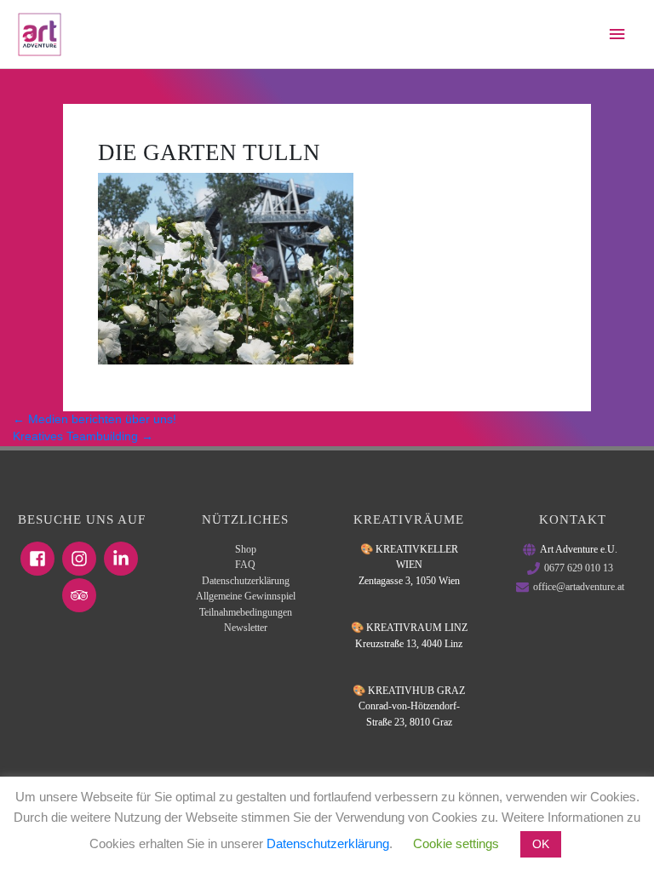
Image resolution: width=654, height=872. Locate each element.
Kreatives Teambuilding (83, 436)
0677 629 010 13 (578, 568)
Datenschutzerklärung (246, 581)
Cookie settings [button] (456, 843)
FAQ (245, 565)
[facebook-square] (40, 559)
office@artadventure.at (578, 587)
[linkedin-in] (123, 559)
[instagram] (81, 559)
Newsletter (245, 628)
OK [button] (540, 844)
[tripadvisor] (81, 595)
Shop (245, 549)
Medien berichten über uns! (94, 419)
